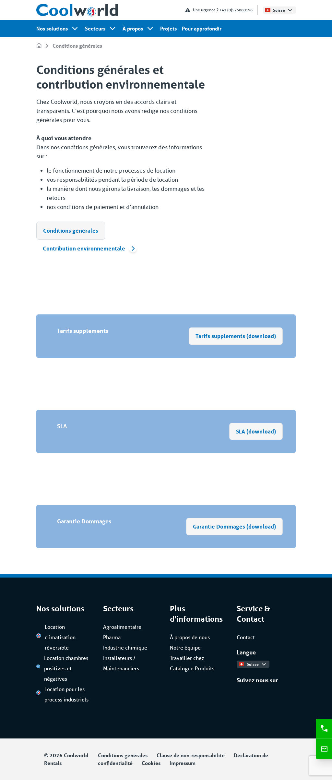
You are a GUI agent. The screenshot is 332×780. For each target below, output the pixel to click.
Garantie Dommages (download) (234, 526)
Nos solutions (52, 28)
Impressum (183, 763)
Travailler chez (187, 657)
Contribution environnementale (84, 248)
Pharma (112, 637)
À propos (133, 28)
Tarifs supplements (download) (236, 336)
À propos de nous (190, 637)
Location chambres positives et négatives (66, 668)
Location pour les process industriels (66, 694)
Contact (246, 637)
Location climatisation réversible (60, 637)
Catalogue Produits (192, 668)
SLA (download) (256, 431)
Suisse (279, 10)
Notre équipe (185, 647)
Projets (168, 28)
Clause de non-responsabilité (191, 755)
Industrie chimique (125, 647)
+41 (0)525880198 (236, 10)
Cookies (151, 763)
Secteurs (95, 28)
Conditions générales (77, 45)
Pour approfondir (201, 28)
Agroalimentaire (122, 626)
